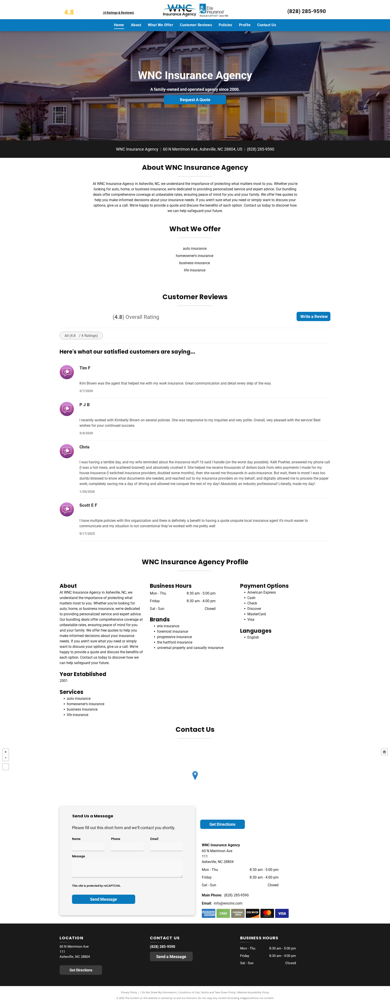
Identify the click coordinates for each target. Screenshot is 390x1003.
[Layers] (384, 752)
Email (154, 839)
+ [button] (6, 752)
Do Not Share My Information (159, 992)
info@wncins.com (228, 903)
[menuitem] (119, 25)
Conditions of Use (188, 992)
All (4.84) (81, 336)
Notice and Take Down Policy (218, 992)
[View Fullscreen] (6, 767)
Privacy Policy (129, 992)
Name (76, 839)
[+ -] (195, 780)
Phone (115, 839)
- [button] (6, 758)
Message (78, 856)
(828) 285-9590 (306, 11)
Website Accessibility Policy (253, 992)
